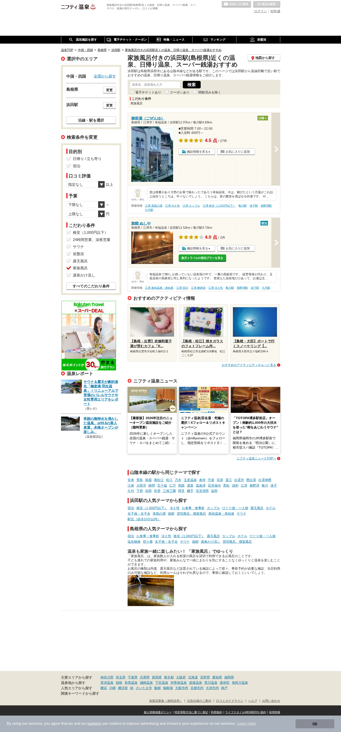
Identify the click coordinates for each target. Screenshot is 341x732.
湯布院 (224, 682)
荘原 (220, 480)
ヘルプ (252, 701)
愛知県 (217, 677)
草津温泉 (106, 682)
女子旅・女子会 (139, 513)
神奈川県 (106, 677)
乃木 (178, 480)
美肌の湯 (159, 513)
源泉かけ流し (210, 541)
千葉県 (133, 677)
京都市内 (196, 688)
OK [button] (314, 724)
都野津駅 (266, 205)
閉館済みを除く (209, 92)
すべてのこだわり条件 (91, 286)
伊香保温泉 (178, 682)
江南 (131, 485)
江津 (244, 485)
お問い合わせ (271, 701)
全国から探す (105, 76)
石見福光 (214, 485)
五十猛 (162, 485)
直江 (228, 480)
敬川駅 (242, 205)
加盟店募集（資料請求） (165, 701)
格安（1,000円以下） (151, 508)
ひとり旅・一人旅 (235, 508)
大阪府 (181, 677)
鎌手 (190, 491)
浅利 (235, 485)
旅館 (171, 513)
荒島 (139, 480)
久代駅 (149, 210)
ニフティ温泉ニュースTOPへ (256, 458)
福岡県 (229, 677)
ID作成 (275, 11)
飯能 (157, 688)
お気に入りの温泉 (236, 4)
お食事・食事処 (193, 508)
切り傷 (148, 541)
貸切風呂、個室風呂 (191, 513)
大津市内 (212, 688)
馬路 (181, 485)
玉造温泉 (190, 480)
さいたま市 (144, 688)
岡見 (181, 491)
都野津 (254, 485)
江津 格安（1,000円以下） (219, 205)
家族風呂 (80, 268)
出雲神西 (264, 480)
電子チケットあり (148, 92)
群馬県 (157, 677)
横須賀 (123, 688)
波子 (273, 485)
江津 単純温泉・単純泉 (159, 287)
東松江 (159, 480)
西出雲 (251, 480)
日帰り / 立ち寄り (87, 159)
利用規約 (216, 712)
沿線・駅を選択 (91, 120)
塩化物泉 (134, 541)
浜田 (148, 491)
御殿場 (168, 688)
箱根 (119, 682)
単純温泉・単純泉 (221, 513)
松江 (169, 480)
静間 (151, 485)
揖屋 (148, 480)
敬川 (265, 485)
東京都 (169, 677)
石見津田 (202, 491)
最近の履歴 (266, 4)
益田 (214, 491)
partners (94, 724)
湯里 (190, 485)
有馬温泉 (131, 682)
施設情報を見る (197, 151)
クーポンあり (180, 92)
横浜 (103, 688)
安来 (131, 480)
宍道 (211, 480)
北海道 (193, 677)
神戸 (224, 688)
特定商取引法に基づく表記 (191, 712)
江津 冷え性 (172, 205)
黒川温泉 (210, 682)
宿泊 (131, 508)
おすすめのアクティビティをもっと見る (249, 365)
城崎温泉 (146, 682)
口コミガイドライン (229, 701)
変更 (109, 90)
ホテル (271, 508)
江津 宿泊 (182, 287)
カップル (213, 508)
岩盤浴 (78, 254)
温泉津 (201, 485)
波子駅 (254, 205)
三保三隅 (169, 491)
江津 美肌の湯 (153, 205)
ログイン (260, 11)
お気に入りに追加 (238, 151)
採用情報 (274, 712)
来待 (202, 480)
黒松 (226, 485)
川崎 (112, 688)
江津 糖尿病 (198, 287)
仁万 (172, 485)
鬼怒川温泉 (240, 682)
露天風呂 (257, 508)
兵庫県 (145, 677)
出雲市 (239, 480)
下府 (139, 491)
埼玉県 (120, 677)
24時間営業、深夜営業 (91, 240)
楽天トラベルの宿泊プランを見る (202, 258)
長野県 (205, 677)
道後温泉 (195, 682)
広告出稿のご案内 (199, 701)
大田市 (141, 485)
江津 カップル (191, 205)
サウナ (241, 513)
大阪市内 (181, 688)
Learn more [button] (246, 724)
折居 (157, 491)
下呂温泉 (161, 682)
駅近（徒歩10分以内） (144, 519)
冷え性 (175, 508)
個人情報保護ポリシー (158, 712)
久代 (131, 491)
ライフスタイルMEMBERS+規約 (245, 712)
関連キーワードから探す (80, 693)
